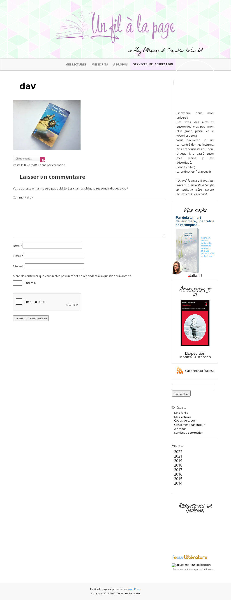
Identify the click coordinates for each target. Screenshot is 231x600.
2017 (178, 469)
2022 (178, 451)
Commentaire (23, 197)
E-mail (18, 256)
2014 (178, 483)
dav (28, 86)
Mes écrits (100, 64)
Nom (17, 246)
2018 (178, 465)
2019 (178, 460)
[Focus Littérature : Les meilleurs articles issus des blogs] (190, 559)
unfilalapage (191, 569)
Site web (18, 266)
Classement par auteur (189, 425)
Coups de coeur (184, 420)
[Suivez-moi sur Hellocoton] (191, 565)
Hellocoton (208, 569)
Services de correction (153, 64)
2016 (178, 474)
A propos (120, 64)
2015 (178, 478)
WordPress (134, 589)
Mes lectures (75, 64)
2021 (178, 456)
